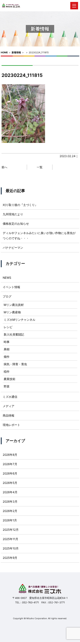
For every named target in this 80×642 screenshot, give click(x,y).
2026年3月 (10, 501)
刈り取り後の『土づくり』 (20, 205)
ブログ (7, 296)
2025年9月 (10, 558)
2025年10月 (11, 548)
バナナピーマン (13, 247)
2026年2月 (10, 511)
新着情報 (16, 52)
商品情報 (8, 415)
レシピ (8, 327)
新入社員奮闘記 (14, 334)
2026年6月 (10, 473)
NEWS (7, 278)
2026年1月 (10, 520)
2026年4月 (10, 492)
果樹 (7, 349)
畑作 (7, 357)
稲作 (7, 371)
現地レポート (11, 425)
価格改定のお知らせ (16, 223)
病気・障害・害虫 (15, 364)
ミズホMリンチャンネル (19, 319)
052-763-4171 (30, 602)
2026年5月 (10, 483)
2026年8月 (10, 455)
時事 (7, 342)
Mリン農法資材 (14, 305)
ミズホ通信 (10, 397)
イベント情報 (11, 287)
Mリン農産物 (12, 312)
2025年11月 (10, 539)
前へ (4, 167)
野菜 (7, 386)
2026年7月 (10, 464)
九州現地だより (13, 214)
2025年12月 (11, 530)
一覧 (40, 167)
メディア (8, 406)
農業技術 (9, 379)
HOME (4, 52)
